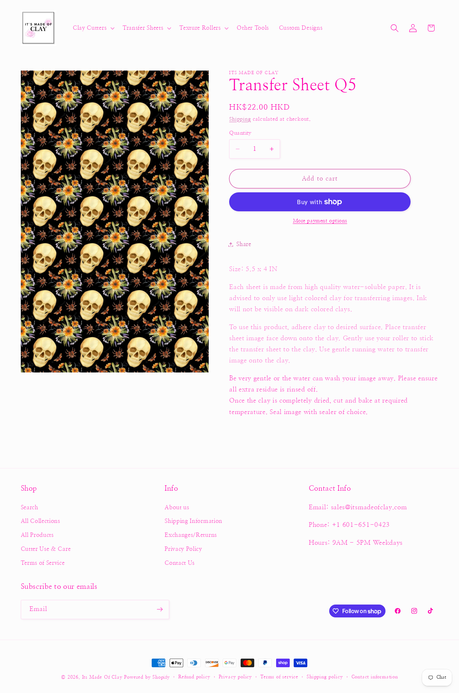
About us (177, 507)
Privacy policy (235, 677)
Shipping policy (325, 677)
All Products (37, 535)
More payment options (320, 221)
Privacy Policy (183, 549)
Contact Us (180, 563)
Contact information (374, 677)
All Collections (40, 521)
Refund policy (194, 677)
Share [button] (243, 244)
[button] (93, 28)
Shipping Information (193, 521)
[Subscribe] (160, 609)
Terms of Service (43, 563)
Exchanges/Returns (191, 535)
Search (29, 507)
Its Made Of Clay (102, 677)
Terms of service (279, 677)
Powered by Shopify (147, 677)
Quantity (240, 133)
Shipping (240, 119)
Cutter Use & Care (46, 549)
